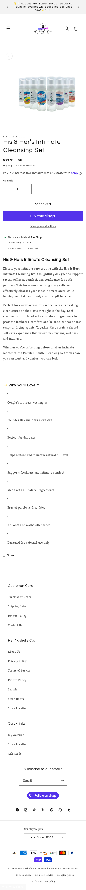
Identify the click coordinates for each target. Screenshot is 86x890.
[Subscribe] (62, 781)
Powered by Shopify (48, 868)
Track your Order (19, 597)
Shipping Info (17, 606)
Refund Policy (17, 616)
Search (12, 689)
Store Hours (16, 699)
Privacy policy (23, 875)
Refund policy (70, 868)
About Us (14, 651)
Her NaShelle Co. (27, 868)
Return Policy (17, 680)
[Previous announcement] (7, 7)
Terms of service (44, 875)
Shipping (7, 165)
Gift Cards (14, 753)
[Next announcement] (78, 7)
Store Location (17, 708)
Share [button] (11, 555)
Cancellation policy (45, 881)
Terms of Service (19, 670)
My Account (16, 735)
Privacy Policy (17, 661)
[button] (8, 28)
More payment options (43, 226)
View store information (23, 248)
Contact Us (15, 625)
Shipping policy (65, 875)
